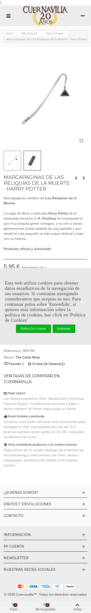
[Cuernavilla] (45, 15)
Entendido (64, 328)
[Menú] (8, 15)
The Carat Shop (27, 357)
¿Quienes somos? (21, 492)
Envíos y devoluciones (27, 504)
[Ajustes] (82, 15)
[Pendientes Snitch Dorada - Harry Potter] (76, 178)
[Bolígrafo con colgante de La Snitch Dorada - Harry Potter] (83, 178)
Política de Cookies (33, 328)
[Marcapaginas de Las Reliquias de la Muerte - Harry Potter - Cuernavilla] (81, 140)
